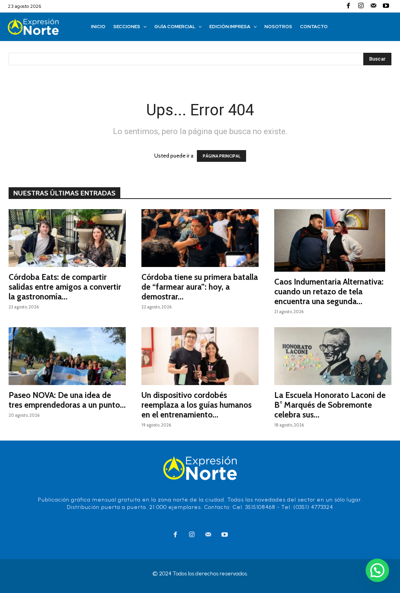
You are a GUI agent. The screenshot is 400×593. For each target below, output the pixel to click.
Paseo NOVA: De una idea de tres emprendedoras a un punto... (67, 400)
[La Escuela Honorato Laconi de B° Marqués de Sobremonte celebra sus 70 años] (332, 356)
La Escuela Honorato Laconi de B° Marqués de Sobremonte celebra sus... (330, 404)
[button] (377, 570)
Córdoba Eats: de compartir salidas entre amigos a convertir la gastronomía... (65, 286)
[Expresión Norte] (41, 26)
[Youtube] (386, 6)
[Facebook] (348, 6)
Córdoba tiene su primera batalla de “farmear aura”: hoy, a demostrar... (199, 286)
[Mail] (373, 6)
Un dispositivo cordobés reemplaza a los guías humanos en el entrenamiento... (196, 404)
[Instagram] (361, 6)
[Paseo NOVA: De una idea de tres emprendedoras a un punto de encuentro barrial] (67, 356)
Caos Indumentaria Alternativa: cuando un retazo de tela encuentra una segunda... (329, 291)
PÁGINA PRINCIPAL (221, 156)
